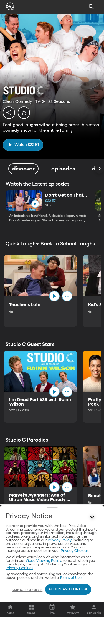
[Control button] (92, 518)
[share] (9, 112)
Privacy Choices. (75, 551)
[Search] (91, 6)
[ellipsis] (67, 296)
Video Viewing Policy (43, 561)
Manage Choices (27, 590)
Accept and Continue (68, 589)
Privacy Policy (59, 540)
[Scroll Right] (99, 169)
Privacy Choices (19, 568)
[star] (24, 112)
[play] (35, 204)
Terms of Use (71, 578)
